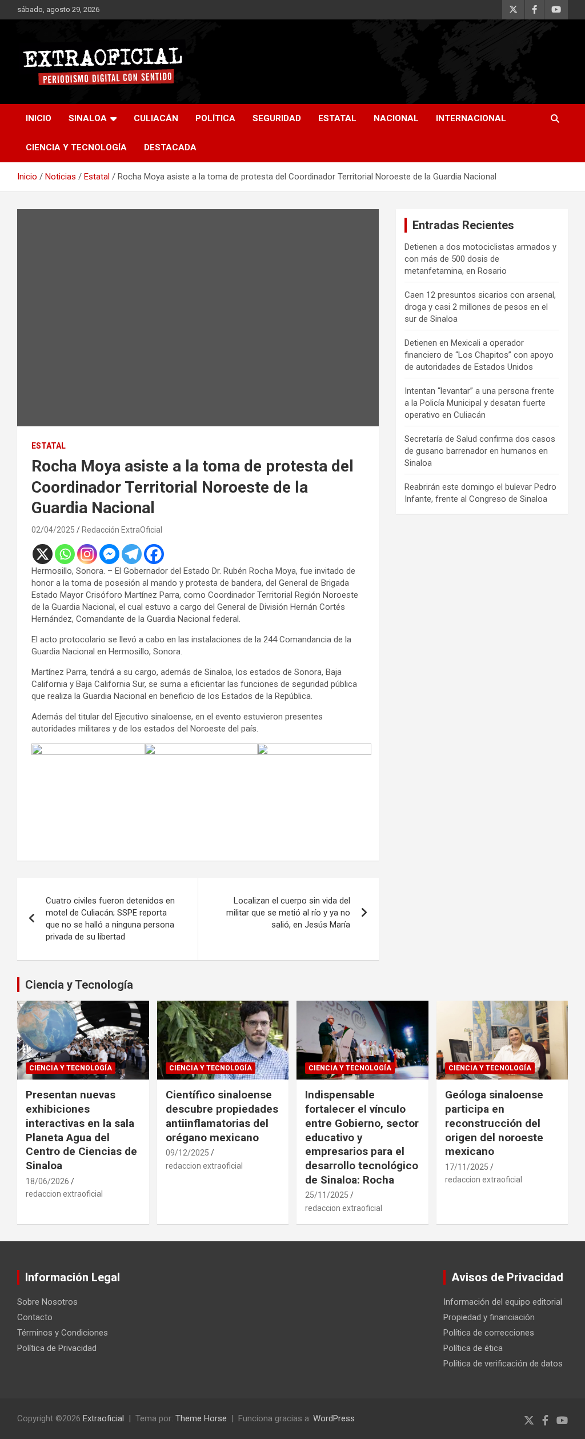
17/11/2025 (466, 1167)
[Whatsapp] (65, 554)
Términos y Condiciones (62, 1333)
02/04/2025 (53, 529)
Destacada (170, 147)
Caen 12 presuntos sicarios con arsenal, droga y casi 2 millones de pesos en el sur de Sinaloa (480, 307)
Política (215, 118)
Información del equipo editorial (502, 1302)
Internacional (471, 118)
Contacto (35, 1317)
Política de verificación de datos (503, 1363)
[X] (43, 554)
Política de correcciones (488, 1333)
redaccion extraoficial (64, 1193)
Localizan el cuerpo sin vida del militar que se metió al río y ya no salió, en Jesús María (288, 913)
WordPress (334, 1418)
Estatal (337, 118)
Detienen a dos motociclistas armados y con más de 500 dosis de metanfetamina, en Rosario (480, 259)
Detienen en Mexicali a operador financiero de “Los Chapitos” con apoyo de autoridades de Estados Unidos (479, 355)
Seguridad (277, 118)
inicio (38, 118)
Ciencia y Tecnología (76, 147)
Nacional (396, 118)
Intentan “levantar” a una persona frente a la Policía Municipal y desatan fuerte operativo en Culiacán (479, 403)
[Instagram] (87, 554)
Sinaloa (88, 118)
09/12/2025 (187, 1152)
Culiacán (156, 118)
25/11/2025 (326, 1195)
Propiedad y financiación (489, 1317)
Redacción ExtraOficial (122, 529)
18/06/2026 (47, 1181)
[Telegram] (132, 554)
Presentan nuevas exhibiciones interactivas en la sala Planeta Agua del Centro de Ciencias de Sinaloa (81, 1130)
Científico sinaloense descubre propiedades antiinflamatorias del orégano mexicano (222, 1116)
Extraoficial (103, 1418)
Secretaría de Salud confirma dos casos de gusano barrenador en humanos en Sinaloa (479, 451)
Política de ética (473, 1348)
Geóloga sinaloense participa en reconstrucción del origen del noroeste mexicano (494, 1123)
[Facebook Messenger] (109, 554)
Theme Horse (201, 1418)
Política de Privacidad (57, 1348)
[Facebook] (154, 554)
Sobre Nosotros (47, 1302)
